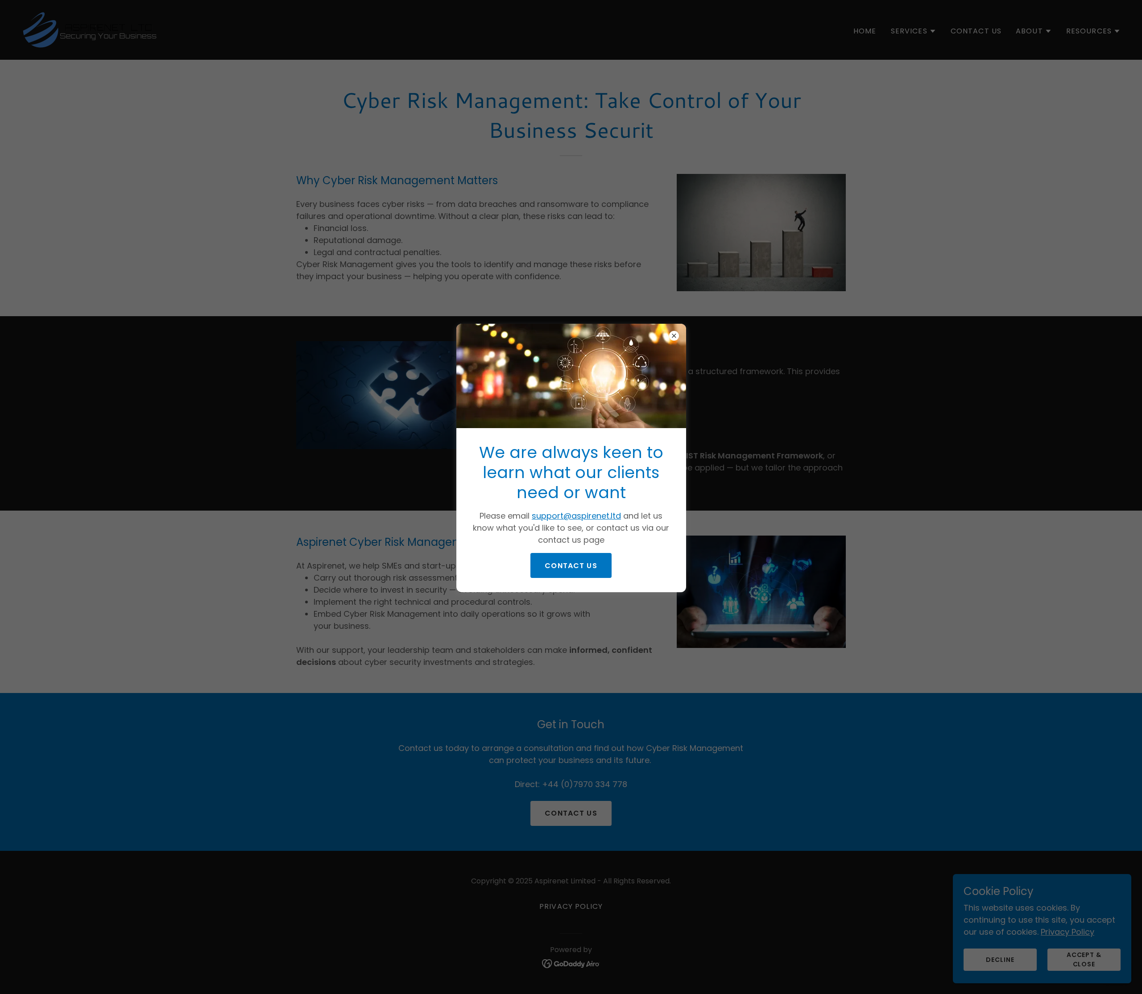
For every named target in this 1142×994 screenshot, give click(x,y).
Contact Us (571, 566)
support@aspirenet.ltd (576, 515)
